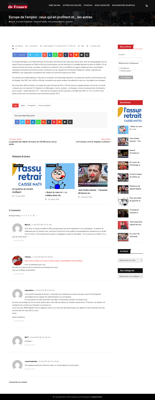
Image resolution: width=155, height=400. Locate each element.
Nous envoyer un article (123, 5)
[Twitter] (22, 122)
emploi (22, 105)
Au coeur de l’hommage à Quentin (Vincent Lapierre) (135, 163)
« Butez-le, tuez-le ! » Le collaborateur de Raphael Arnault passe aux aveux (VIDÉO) (136, 128)
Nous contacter (102, 5)
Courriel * (122, 54)
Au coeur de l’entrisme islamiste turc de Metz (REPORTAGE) (135, 235)
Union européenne (44, 105)
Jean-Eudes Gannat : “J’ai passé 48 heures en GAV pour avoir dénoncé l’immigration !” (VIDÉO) (136, 139)
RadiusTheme (97, 397)
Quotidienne (124, 68)
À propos (88, 5)
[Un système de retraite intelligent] (130, 114)
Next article (106, 139)
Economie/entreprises (24, 22)
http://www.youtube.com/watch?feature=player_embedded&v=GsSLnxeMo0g (53, 261)
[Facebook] (17, 122)
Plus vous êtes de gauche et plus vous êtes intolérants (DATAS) (135, 199)
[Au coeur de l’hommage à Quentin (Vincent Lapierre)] (123, 165)
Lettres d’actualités (72, 5)
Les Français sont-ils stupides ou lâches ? (93, 142)
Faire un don (54, 5)
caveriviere (29, 290)
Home (12, 22)
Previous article (15, 139)
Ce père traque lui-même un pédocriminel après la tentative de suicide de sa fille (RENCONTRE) (136, 175)
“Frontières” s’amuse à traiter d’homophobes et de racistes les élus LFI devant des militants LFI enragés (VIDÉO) (135, 211)
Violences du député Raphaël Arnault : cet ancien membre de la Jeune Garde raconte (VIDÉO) (136, 187)
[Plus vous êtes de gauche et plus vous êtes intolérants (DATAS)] (123, 201)
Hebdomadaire (125, 71)
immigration (32, 105)
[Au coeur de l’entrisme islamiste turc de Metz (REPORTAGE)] (123, 237)
